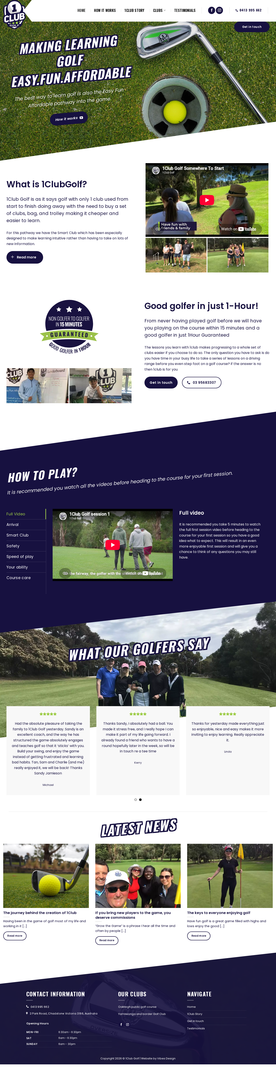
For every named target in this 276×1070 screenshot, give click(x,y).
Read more (14, 936)
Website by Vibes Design (158, 1058)
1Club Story (194, 1014)
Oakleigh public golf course (137, 1007)
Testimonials (196, 1028)
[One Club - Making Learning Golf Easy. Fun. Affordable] (14, 14)
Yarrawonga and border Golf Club (142, 1014)
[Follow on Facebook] (211, 10)
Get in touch (195, 1021)
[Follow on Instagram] (219, 10)
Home (191, 1007)
